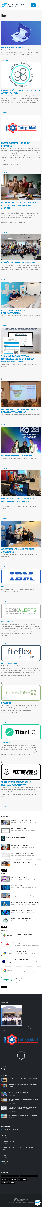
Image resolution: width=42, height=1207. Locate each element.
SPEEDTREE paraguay (5, 714)
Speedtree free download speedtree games (17, 714)
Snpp (2, 224)
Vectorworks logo (4, 801)
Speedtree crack (34, 714)
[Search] (39, 5)
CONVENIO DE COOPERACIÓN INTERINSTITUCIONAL (14, 311)
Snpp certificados (26, 224)
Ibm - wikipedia (13, 593)
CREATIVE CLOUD (20, 943)
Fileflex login (16, 677)
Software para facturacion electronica (21, 371)
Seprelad (26, 419)
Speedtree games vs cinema (13, 716)
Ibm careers (3, 593)
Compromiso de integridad (10, 166)
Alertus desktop (17, 637)
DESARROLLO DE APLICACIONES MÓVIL (22, 910)
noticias (5, 113)
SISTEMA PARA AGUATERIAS (18, 829)
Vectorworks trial (27, 798)
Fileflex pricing (22, 677)
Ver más (4, 870)
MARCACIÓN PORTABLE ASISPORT (20, 862)
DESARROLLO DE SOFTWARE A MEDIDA (21, 919)
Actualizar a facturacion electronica (31, 369)
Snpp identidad (33, 224)
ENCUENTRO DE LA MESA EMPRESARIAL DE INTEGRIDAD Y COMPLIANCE (19, 410)
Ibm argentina (29, 593)
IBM (2, 586)
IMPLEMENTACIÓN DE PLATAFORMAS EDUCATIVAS (25, 902)
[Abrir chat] (38, 1203)
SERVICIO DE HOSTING (17, 886)
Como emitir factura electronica (7, 373)
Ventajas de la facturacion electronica (20, 373)
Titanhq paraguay (11, 756)
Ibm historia (8, 593)
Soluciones (10, 460)
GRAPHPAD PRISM (20, 951)
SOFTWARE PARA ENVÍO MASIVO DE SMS (17, 837)
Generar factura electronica (19, 369)
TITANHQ (5, 742)
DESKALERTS (7, 621)
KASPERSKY (18, 978)
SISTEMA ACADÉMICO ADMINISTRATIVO (22, 854)
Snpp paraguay (16, 226)
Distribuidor (32, 460)
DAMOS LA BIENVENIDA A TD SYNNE (16, 455)
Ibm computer (24, 593)
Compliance (22, 419)
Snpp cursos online (14, 224)
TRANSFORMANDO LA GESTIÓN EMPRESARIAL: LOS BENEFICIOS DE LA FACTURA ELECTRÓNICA (17, 359)
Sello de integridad (15, 419)
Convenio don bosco (27, 320)
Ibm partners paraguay (10, 274)
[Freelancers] (13, 5)
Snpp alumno (38, 224)
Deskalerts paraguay (5, 637)
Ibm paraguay (17, 274)
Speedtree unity (28, 714)
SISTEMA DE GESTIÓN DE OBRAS (19, 845)
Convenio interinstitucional (6, 320)
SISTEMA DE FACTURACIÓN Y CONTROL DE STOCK (25, 820)
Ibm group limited (36, 593)
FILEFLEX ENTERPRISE (10, 663)
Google (36, 460)
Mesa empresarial (8, 419)
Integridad (3, 166)
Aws (25, 460)
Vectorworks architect (12, 801)
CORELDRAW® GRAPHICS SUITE (24, 934)
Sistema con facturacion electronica (7, 371)
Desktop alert (11, 637)
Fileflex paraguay (4, 677)
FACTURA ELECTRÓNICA (12, 47)
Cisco (2, 460)
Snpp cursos (20, 224)
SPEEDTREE (6, 702)
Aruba (5, 462)
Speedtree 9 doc (28, 716)
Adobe (2, 462)
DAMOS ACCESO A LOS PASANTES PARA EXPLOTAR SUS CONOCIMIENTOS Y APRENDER (18, 205)
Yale (13, 462)
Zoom (11, 462)
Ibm (2, 274)
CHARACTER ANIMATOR (22, 960)
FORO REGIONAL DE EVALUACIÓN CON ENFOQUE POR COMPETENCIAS (17, 500)
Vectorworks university (35, 798)
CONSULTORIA (15, 894)
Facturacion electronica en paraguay (7, 369)
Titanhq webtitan (4, 756)
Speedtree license (4, 716)
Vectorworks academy (13, 798)
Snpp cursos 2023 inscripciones (7, 226)
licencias (5, 601)
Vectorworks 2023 (20, 798)
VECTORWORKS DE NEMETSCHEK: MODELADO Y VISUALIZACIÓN (16, 783)
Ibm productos (19, 593)
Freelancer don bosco (19, 320)
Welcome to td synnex (16, 460)
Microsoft (28, 460)
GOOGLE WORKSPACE (21, 969)
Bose (7, 462)
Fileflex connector (11, 677)
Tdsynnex (5, 460)
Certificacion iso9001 (5, 107)
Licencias (22, 460)
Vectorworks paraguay (20, 801)
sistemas (5, 60)
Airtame (39, 460)
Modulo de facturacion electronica (34, 371)
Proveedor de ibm (6, 596)
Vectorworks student (5, 798)
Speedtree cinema (22, 716)
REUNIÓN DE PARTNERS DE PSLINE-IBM (18, 262)
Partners (4, 274)
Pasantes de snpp (6, 224)
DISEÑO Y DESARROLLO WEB (19, 877)
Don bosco (13, 320)
